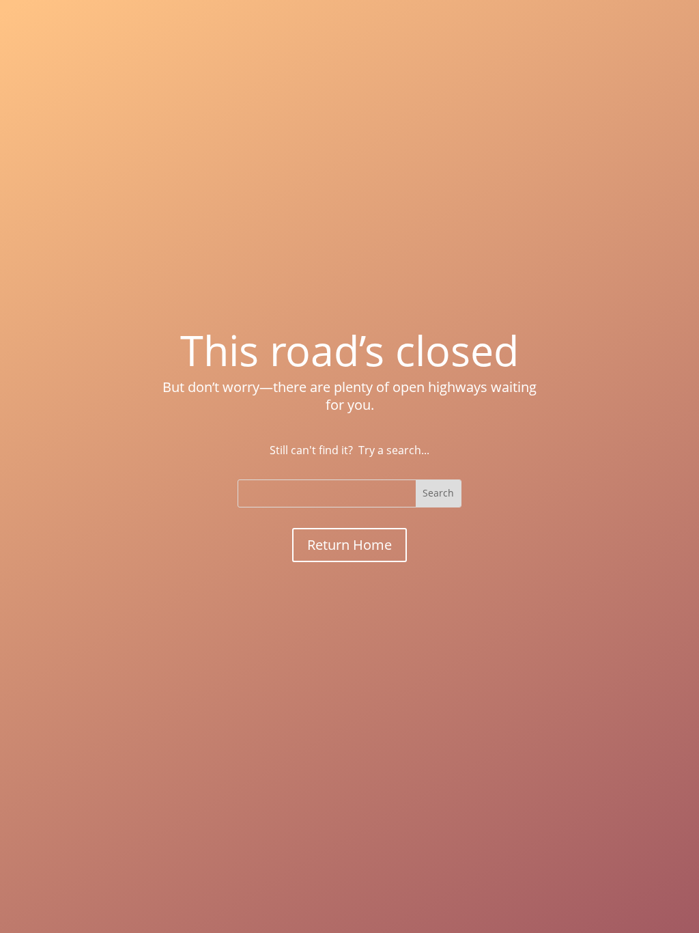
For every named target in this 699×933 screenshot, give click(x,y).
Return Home (349, 544)
